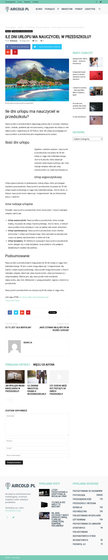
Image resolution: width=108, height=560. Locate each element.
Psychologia (79, 495)
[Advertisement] (54, 20)
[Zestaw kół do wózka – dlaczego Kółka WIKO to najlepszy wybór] (96, 91)
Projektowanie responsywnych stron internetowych (84, 536)
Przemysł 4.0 (79, 544)
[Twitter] (101, 2)
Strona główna (10, 2)
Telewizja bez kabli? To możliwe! (58, 504)
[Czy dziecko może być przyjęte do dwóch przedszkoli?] (59, 376)
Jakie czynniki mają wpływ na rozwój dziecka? (54, 328)
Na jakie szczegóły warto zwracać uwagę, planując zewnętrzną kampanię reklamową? (60, 519)
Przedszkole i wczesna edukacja (22, 31)
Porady (79, 9)
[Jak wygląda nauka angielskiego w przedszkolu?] (15, 376)
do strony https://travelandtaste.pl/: (34, 297)
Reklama (27, 2)
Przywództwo (80, 511)
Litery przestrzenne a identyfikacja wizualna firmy (59, 493)
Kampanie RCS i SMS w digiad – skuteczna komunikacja (80, 61)
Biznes (39, 9)
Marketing (67, 9)
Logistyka (90, 9)
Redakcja (13, 41)
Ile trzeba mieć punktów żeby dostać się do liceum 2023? (79, 106)
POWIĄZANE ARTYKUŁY (17, 364)
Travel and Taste (12, 300)
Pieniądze (50, 9)
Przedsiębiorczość (82, 499)
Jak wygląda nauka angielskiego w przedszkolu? (14, 388)
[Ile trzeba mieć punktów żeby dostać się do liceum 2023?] (96, 106)
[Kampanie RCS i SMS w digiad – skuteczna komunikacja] (96, 62)
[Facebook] (96, 2)
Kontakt (35, 2)
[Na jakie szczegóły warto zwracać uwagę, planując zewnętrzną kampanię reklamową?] (44, 515)
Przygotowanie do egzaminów (87, 491)
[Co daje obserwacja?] (96, 120)
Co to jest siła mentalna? (18, 327)
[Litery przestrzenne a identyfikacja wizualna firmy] (44, 492)
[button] (99, 9)
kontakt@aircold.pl (13, 510)
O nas (20, 2)
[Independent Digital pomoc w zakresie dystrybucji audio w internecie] (96, 75)
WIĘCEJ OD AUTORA (43, 364)
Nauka (8, 31)
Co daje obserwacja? (79, 117)
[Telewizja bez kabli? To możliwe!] (44, 505)
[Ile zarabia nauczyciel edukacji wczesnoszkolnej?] (37, 376)
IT (58, 9)
